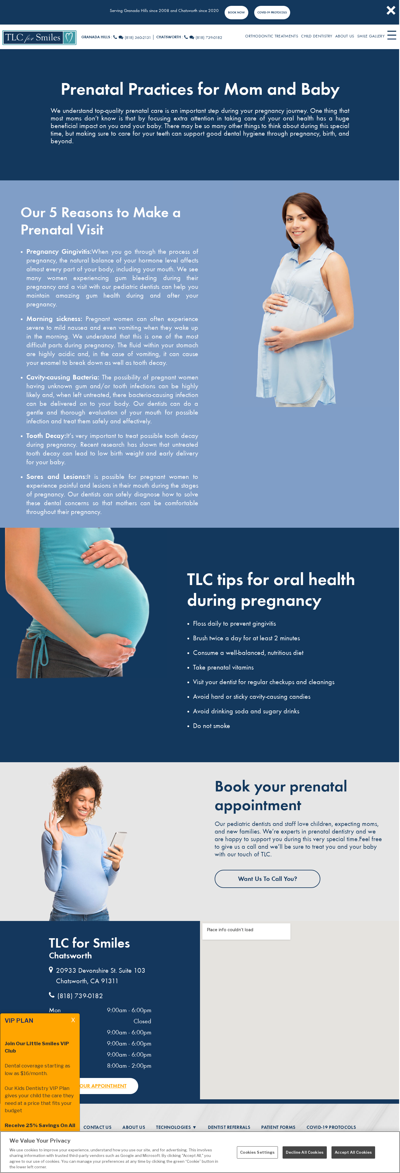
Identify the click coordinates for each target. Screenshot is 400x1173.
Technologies (176, 1127)
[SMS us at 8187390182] (191, 37)
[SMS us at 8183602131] (121, 37)
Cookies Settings (257, 1152)
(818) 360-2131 (138, 37)
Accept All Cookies (353, 1152)
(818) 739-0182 (209, 37)
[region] (200, 1152)
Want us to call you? (267, 879)
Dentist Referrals (229, 1127)
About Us (133, 1127)
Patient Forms (278, 1127)
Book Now (236, 12)
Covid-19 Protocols (272, 12)
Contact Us (97, 1127)
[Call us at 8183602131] (115, 37)
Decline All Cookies (304, 1152)
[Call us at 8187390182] (186, 37)
